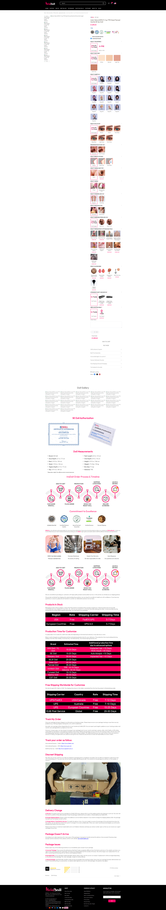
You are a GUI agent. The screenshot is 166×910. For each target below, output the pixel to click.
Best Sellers (67, 895)
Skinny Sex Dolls (50, 12)
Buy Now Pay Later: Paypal (89, 903)
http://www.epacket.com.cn (65, 748)
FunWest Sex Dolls (68, 905)
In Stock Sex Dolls (68, 897)
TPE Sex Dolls (55, 12)
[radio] (106, 37)
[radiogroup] (53, 868)
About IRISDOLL (87, 891)
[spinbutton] (95, 332)
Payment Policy (87, 901)
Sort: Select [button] (116, 876)
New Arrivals (67, 893)
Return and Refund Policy (89, 895)
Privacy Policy (86, 899)
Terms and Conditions (88, 897)
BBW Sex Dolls (68, 901)
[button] (47, 16)
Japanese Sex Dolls (62, 12)
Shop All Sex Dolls (68, 891)
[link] (45, 12)
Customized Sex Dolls (69, 899)
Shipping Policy (87, 893)
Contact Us (86, 905)
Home (45, 12)
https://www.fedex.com (68, 743)
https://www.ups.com (65, 746)
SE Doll (96, 17)
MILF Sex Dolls (68, 903)
